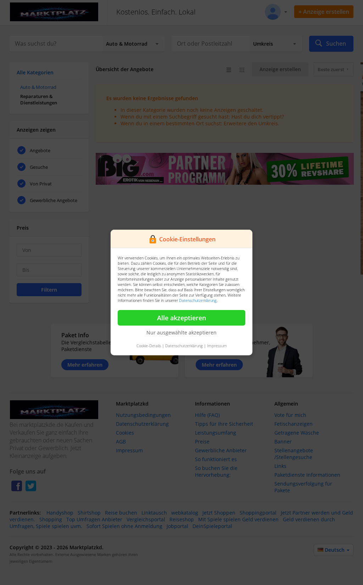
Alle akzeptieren (181, 318)
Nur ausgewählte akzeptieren (181, 332)
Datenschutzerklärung (198, 300)
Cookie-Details (148, 345)
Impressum (217, 345)
